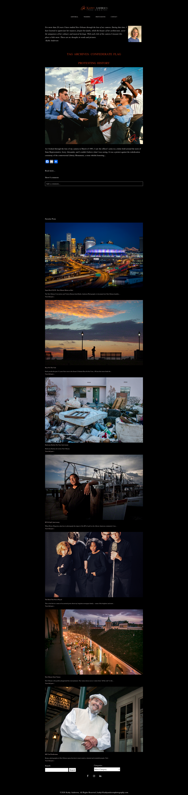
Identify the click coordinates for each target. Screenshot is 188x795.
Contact (114, 17)
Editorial (74, 17)
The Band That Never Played (53, 599)
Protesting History (94, 63)
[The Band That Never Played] (94, 564)
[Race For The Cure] (94, 332)
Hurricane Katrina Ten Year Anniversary (56, 445)
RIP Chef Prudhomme (51, 754)
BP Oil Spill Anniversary (52, 522)
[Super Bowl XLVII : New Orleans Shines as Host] (94, 255)
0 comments (52, 177)
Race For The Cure (50, 368)
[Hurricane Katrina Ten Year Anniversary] (94, 410)
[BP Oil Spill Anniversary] (94, 487)
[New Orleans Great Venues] (94, 642)
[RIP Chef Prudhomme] (94, 719)
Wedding (87, 17)
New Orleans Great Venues (52, 677)
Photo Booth (100, 17)
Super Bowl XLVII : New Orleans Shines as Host (59, 290)
